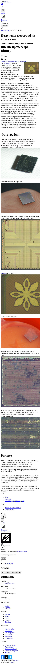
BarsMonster (5, 30)
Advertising (9, 647)
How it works (9, 629)
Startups (7, 652)
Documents (8, 634)
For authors (8, 631)
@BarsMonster (22, 551)
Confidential (9, 638)
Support (15, 660)
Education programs (11, 651)
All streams (7, 2)
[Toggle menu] (1, 2)
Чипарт (3, 273)
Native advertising (11, 649)
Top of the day (6, 572)
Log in (7, 606)
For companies (9, 633)
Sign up (7, 608)
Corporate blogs (10, 645)
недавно (7, 63)
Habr (12, 662)
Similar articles (16, 572)
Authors (7, 620)
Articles (7, 615)
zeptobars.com (9, 583)
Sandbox (8, 622)
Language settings (7, 660)
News (7, 616)
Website (3, 532)
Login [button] (3, 13)
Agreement (8, 636)
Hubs (6, 618)
